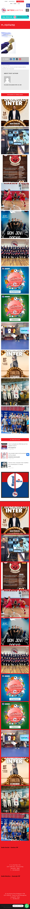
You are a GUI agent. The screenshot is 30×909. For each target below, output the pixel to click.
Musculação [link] (16, 457)
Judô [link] (9, 466)
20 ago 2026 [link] (11, 458)
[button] (27, 906)
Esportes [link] (10, 457)
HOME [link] (6, 1)
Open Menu (27, 10)
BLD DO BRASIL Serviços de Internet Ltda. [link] (20, 907)
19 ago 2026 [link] (10, 467)
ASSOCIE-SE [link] (11, 1)
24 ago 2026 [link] (11, 449)
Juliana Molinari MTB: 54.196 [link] (12, 85)
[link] (28, 5)
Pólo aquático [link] (12, 447)
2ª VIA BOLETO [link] (20, 1)
